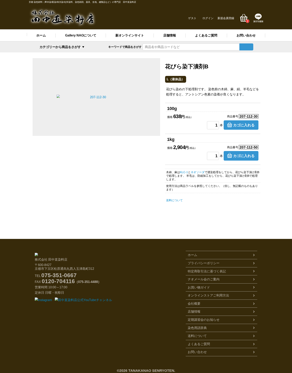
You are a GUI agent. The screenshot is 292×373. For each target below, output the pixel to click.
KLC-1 (184, 172)
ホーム (41, 35)
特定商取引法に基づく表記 (207, 271)
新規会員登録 (226, 18)
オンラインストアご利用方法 (208, 295)
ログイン (208, 18)
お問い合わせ (246, 35)
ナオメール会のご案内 (203, 279)
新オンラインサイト (129, 35)
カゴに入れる (244, 125)
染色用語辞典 (197, 328)
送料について (174, 200)
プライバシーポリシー (203, 263)
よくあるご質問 (206, 35)
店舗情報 (169, 35)
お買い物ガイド (199, 287)
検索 (246, 46)
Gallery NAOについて (80, 35)
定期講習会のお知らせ (203, 319)
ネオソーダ (198, 172)
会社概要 (194, 303)
